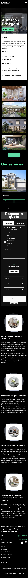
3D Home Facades (5, 557)
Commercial (19, 223)
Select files (14, 271)
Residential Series (10, 17)
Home (3, 17)
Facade (6, 196)
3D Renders (4, 549)
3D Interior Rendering (6, 554)
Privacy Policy (20, 573)
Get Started (9, 201)
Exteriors (9, 235)
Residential (8, 223)
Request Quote (8, 29)
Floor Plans (10, 246)
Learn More (19, 201)
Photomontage (11, 240)
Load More (14, 155)
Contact (6, 573)
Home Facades (11, 238)
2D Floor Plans (4, 560)
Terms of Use (12, 573)
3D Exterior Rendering (6, 552)
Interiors (9, 233)
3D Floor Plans (4, 562)
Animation (9, 243)
